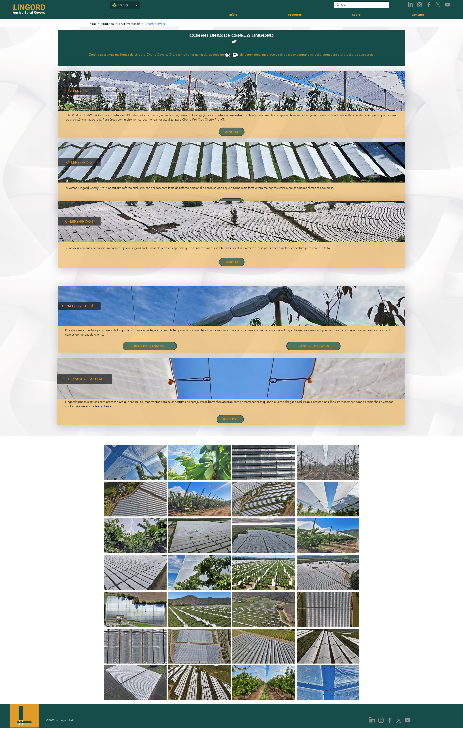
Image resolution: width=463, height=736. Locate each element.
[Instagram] (419, 4)
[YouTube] (447, 4)
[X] (438, 4)
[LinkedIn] (410, 4)
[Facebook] (429, 4)
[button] (79, 91)
